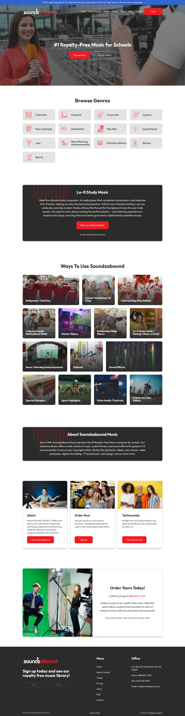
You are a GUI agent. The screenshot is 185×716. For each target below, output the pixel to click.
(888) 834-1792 (137, 596)
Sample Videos (104, 55)
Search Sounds (95, 11)
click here (138, 2)
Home (83, 11)
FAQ (130, 11)
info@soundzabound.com (148, 686)
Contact (138, 11)
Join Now (58, 685)
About (123, 11)
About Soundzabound (40, 540)
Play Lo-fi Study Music (92, 225)
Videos (106, 11)
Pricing (115, 11)
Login (153, 11)
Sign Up (83, 540)
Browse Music (80, 55)
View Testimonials (134, 540)
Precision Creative (155, 713)
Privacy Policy (95, 713)
